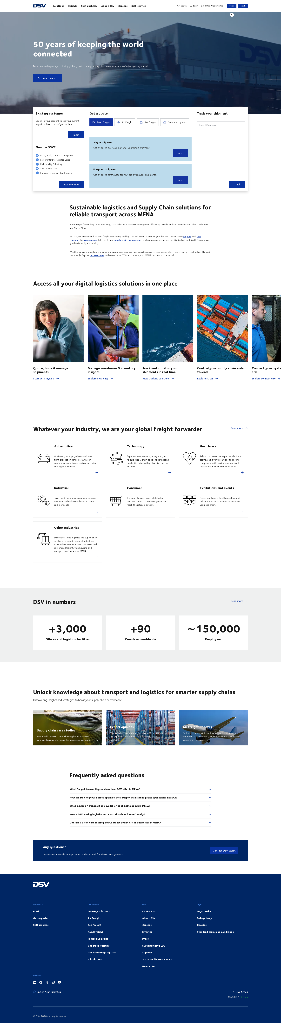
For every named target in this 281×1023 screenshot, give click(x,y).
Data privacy (204, 918)
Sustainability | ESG (153, 946)
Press (145, 939)
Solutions (58, 5)
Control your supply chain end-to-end (220, 369)
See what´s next (47, 78)
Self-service (138, 5)
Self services (40, 925)
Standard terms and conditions (215, 932)
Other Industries (66, 527)
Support (147, 952)
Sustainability (89, 5)
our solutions (97, 255)
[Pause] (232, 15)
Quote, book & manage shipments (50, 369)
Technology (135, 446)
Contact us (148, 911)
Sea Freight (94, 925)
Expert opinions (122, 726)
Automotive (63, 446)
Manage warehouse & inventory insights (112, 369)
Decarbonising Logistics (102, 952)
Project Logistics (98, 939)
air (184, 236)
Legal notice (204, 911)
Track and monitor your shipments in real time (160, 369)
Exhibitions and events (217, 487)
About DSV (107, 5)
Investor (147, 932)
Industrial (61, 487)
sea (189, 236)
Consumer (134, 487)
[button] (126, 388)
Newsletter (149, 966)
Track (242, 5)
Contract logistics (98, 946)
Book (231, 5)
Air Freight (94, 918)
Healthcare (208, 446)
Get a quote (40, 918)
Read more (237, 428)
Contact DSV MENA (224, 850)
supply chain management (127, 240)
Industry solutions (99, 911)
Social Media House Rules (157, 959)
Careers (122, 5)
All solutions (95, 959)
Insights (72, 5)
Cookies (202, 924)
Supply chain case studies (56, 730)
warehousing (90, 240)
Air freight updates (197, 726)
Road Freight (95, 932)
